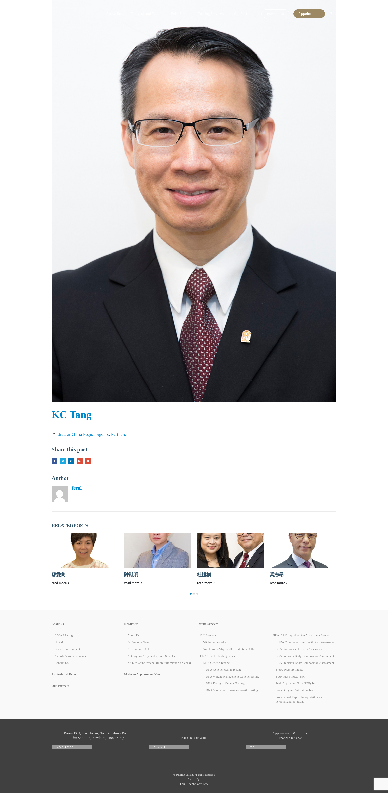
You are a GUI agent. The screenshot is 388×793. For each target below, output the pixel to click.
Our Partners (244, 13)
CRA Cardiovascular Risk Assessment (299, 649)
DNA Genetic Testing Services (219, 656)
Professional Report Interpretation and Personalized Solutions (300, 699)
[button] (190, 594)
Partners (118, 434)
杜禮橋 (204, 574)
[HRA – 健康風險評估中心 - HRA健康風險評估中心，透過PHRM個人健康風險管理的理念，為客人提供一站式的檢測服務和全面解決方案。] (19, 13)
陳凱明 (131, 574)
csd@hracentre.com (194, 737)
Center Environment (67, 649)
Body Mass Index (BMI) (291, 676)
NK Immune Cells (138, 649)
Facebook (54, 461)
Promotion (275, 13)
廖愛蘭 (58, 574)
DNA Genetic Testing (216, 662)
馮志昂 (277, 574)
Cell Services (208, 635)
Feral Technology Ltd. (194, 783)
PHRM (59, 642)
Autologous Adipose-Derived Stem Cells (152, 656)
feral (77, 488)
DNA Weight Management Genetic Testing (232, 676)
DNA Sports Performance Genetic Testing (232, 690)
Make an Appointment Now (142, 674)
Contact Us (62, 662)
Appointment (309, 13)
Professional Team (146, 13)
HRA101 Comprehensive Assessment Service (301, 635)
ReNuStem (179, 13)
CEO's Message (64, 635)
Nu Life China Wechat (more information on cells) (159, 662)
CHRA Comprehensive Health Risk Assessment (305, 642)
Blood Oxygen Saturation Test (295, 690)
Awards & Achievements (70, 656)
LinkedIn (71, 461)
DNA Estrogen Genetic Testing (225, 683)
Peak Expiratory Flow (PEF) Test (296, 683)
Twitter (63, 461)
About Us (113, 13)
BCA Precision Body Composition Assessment (305, 656)
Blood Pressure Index (289, 669)
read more (59, 583)
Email (88, 461)
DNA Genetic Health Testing (224, 669)
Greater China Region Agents (83, 434)
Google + (80, 461)
